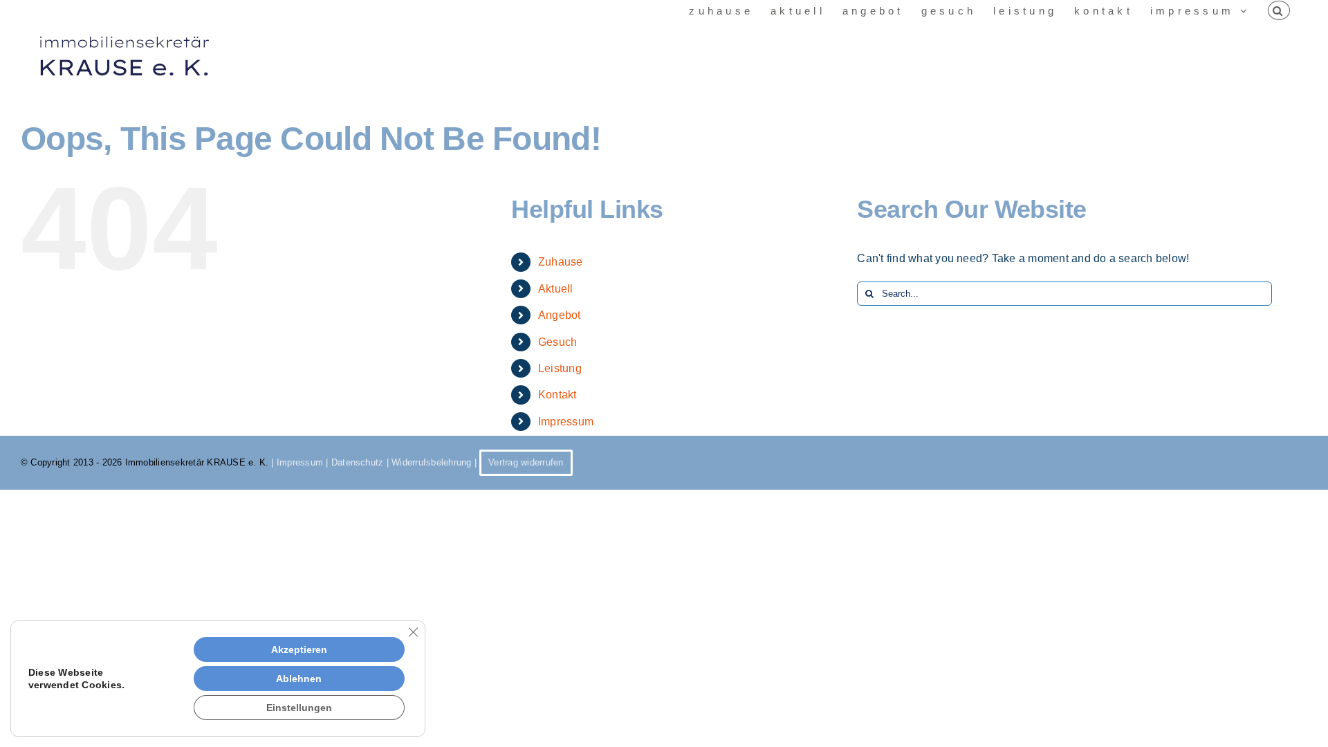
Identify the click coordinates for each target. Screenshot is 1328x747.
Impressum (565, 421)
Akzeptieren (299, 649)
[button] (1279, 10)
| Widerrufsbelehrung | (431, 462)
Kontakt (557, 394)
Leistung (560, 368)
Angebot (559, 315)
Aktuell (555, 289)
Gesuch (557, 342)
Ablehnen (299, 678)
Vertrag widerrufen (525, 462)
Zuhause (560, 262)
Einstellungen (299, 707)
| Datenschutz (353, 462)
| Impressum (297, 462)
